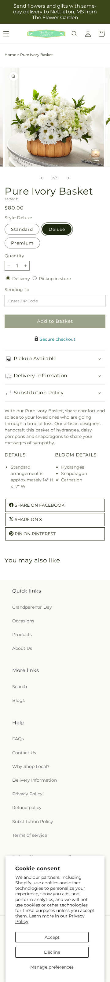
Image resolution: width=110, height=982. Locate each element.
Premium (22, 243)
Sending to (26, 290)
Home (10, 54)
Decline (52, 952)
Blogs (18, 700)
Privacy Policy (27, 794)
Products (22, 634)
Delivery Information (34, 780)
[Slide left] (41, 178)
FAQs (18, 738)
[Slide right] (68, 178)
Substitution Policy (32, 821)
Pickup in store (55, 278)
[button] (74, 33)
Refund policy (27, 807)
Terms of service (29, 835)
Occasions (23, 621)
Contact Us (24, 752)
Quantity (14, 256)
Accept (52, 937)
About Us (22, 648)
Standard (22, 229)
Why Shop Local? (31, 766)
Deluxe (57, 229)
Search (19, 686)
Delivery (21, 278)
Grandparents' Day (32, 607)
